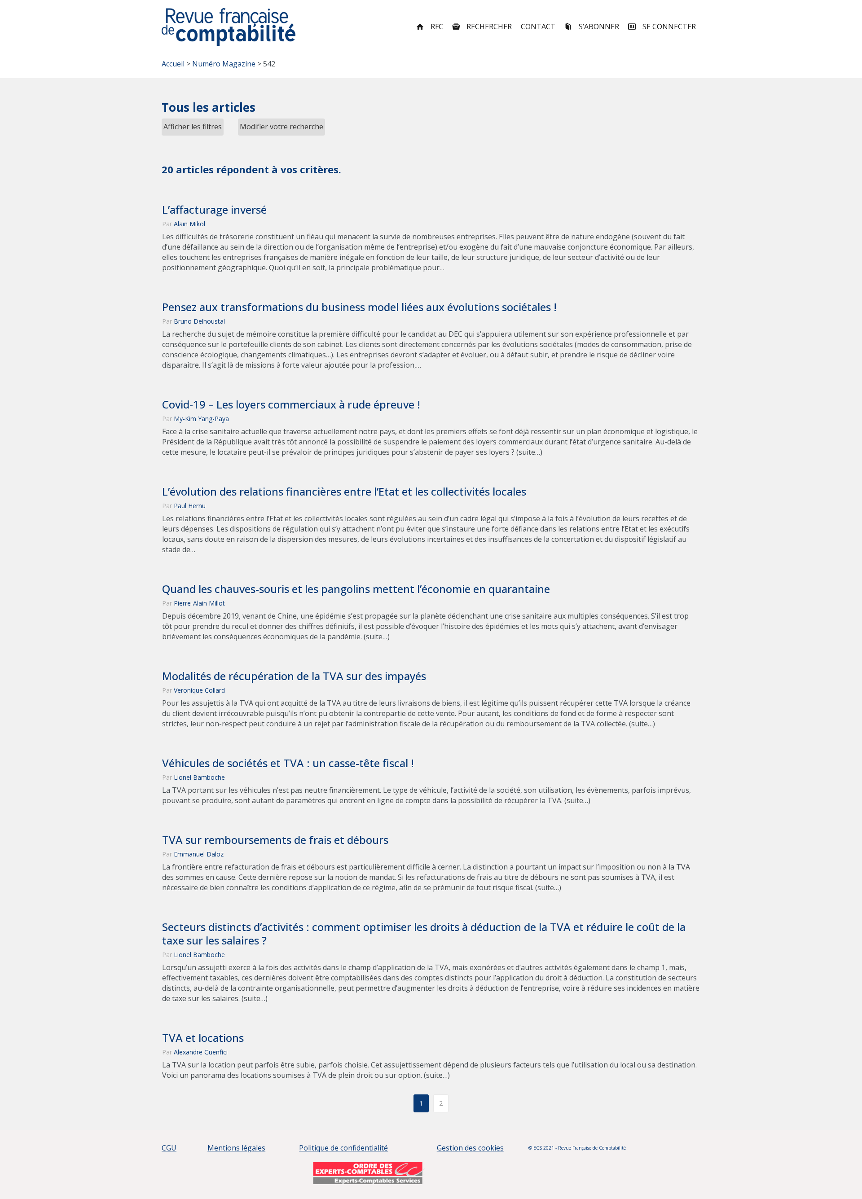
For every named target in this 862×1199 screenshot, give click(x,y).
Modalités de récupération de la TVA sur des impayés (294, 676)
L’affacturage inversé (214, 209)
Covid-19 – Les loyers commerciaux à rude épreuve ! (291, 404)
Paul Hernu (190, 505)
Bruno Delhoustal (199, 321)
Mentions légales (236, 1148)
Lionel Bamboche (199, 777)
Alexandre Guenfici (201, 1052)
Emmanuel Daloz (199, 854)
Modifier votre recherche (281, 127)
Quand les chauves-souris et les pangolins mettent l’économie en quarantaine (356, 589)
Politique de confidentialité (343, 1148)
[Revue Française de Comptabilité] (229, 27)
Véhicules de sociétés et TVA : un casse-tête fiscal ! (288, 763)
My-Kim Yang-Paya (201, 418)
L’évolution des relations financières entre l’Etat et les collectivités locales (344, 491)
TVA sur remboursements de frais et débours (275, 840)
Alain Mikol (189, 224)
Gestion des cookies (470, 1148)
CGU (169, 1148)
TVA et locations (203, 1038)
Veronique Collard (199, 690)
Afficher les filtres (192, 127)
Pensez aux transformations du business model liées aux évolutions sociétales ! (359, 307)
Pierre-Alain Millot (199, 603)
